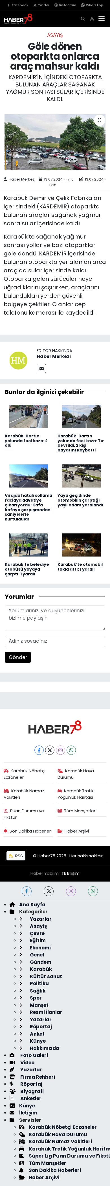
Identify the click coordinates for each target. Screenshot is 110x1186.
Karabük (40, 969)
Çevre (37, 933)
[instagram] (71, 891)
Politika (39, 983)
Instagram (67, 5)
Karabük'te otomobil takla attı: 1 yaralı (80, 567)
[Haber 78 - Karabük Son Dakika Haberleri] (55, 726)
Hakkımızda (44, 1048)
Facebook (20, 5)
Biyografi (31, 1091)
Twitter (43, 5)
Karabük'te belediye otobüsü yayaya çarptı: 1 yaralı (27, 569)
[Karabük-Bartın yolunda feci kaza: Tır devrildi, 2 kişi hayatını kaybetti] (81, 416)
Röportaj (40, 1026)
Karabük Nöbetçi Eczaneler (25, 774)
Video (26, 1062)
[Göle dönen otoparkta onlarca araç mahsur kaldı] (55, 142)
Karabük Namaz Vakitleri (24, 794)
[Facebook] (39, 750)
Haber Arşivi (77, 831)
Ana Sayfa (32, 904)
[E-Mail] (41, 368)
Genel (36, 954)
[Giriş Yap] (92, 19)
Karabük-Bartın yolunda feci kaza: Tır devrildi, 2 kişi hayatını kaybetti (81, 443)
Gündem (40, 962)
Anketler (30, 1098)
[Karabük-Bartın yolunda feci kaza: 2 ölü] (29, 416)
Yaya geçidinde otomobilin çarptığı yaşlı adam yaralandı (80, 500)
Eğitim (37, 940)
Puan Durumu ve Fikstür (24, 814)
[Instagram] (60, 750)
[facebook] (27, 891)
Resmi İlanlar (45, 1012)
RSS (18, 856)
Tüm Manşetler (79, 811)
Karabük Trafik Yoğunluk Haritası (76, 794)
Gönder (18, 657)
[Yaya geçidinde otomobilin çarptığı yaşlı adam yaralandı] (81, 475)
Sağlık (37, 990)
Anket (37, 1034)
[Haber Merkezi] (18, 360)
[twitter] (49, 891)
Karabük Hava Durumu (76, 774)
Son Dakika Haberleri (31, 831)
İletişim (28, 1112)
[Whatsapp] (71, 750)
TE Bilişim (70, 873)
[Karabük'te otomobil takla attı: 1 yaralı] (81, 544)
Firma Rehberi (37, 1077)
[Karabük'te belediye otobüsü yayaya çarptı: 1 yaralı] (29, 544)
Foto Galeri (33, 1055)
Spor (35, 997)
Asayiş (55, 35)
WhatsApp (94, 5)
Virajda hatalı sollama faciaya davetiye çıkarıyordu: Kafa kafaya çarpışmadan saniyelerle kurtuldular (28, 507)
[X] (49, 750)
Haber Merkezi (22, 179)
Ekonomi (40, 947)
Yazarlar (40, 919)
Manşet (39, 1005)
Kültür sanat (45, 976)
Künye (37, 1041)
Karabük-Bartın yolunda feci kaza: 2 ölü (26, 440)
